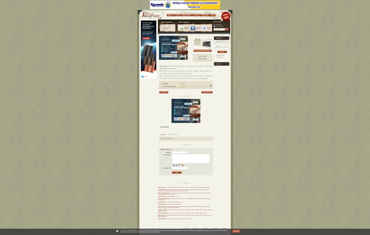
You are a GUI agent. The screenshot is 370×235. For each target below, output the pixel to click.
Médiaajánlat (215, 228)
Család (169, 204)
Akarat (190, 206)
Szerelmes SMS (166, 27)
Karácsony (177, 190)
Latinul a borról (199, 193)
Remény (193, 209)
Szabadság (175, 206)
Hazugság (164, 207)
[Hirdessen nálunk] (226, 16)
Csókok (170, 213)
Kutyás (168, 196)
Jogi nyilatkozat (195, 228)
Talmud (166, 83)
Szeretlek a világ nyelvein (200, 213)
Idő (193, 187)
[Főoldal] (148, 14)
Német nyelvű (186, 193)
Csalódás (205, 209)
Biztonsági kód (167, 168)
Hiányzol (175, 213)
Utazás (207, 187)
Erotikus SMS (164, 216)
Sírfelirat (190, 218)
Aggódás (189, 209)
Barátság (167, 206)
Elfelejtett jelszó (220, 55)
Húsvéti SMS (188, 215)
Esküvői (175, 189)
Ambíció (195, 206)
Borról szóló (207, 198)
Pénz (176, 202)
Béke (190, 187)
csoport (198, 28)
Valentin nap (180, 189)
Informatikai (202, 187)
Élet (163, 30)
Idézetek (224, 228)
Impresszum (205, 228)
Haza (179, 187)
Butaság (160, 207)
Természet (174, 187)
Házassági (177, 204)
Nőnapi (197, 189)
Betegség (170, 207)
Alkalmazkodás (181, 206)
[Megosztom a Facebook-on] (211, 86)
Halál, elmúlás (176, 207)
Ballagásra (167, 190)
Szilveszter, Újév (184, 190)
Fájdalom (210, 209)
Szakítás (187, 213)
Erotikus (192, 213)
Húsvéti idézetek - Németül (168, 194)
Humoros (175, 198)
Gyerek (173, 204)
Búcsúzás (164, 211)
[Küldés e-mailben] (211, 84)
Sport (179, 198)
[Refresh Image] (182, 166)
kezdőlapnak (187, 28)
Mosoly (184, 209)
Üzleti (179, 202)
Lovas (177, 196)
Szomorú (170, 209)
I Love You (179, 193)
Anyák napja (202, 189)
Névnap (175, 218)
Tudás (207, 206)
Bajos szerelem (181, 213)
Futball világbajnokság (190, 198)
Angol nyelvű (174, 193)
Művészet (203, 206)
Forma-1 (183, 198)
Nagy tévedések (200, 198)
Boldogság (179, 209)
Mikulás (172, 190)
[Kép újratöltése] (182, 165)
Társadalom (169, 187)
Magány (160, 211)
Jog (182, 202)
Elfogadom (236, 231)
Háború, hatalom (185, 187)
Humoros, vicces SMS (179, 215)
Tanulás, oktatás (171, 202)
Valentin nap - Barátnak (189, 189)
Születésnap (166, 29)
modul (209, 28)
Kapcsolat (186, 228)
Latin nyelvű (192, 193)
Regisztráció (220, 57)
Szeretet (175, 209)
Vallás (187, 206)
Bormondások (161, 199)
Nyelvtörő (179, 218)
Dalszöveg (184, 218)
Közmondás (169, 218)
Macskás (173, 196)
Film (184, 86)
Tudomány (196, 187)
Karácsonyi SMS (195, 215)
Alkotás (199, 206)
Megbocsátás (199, 209)
